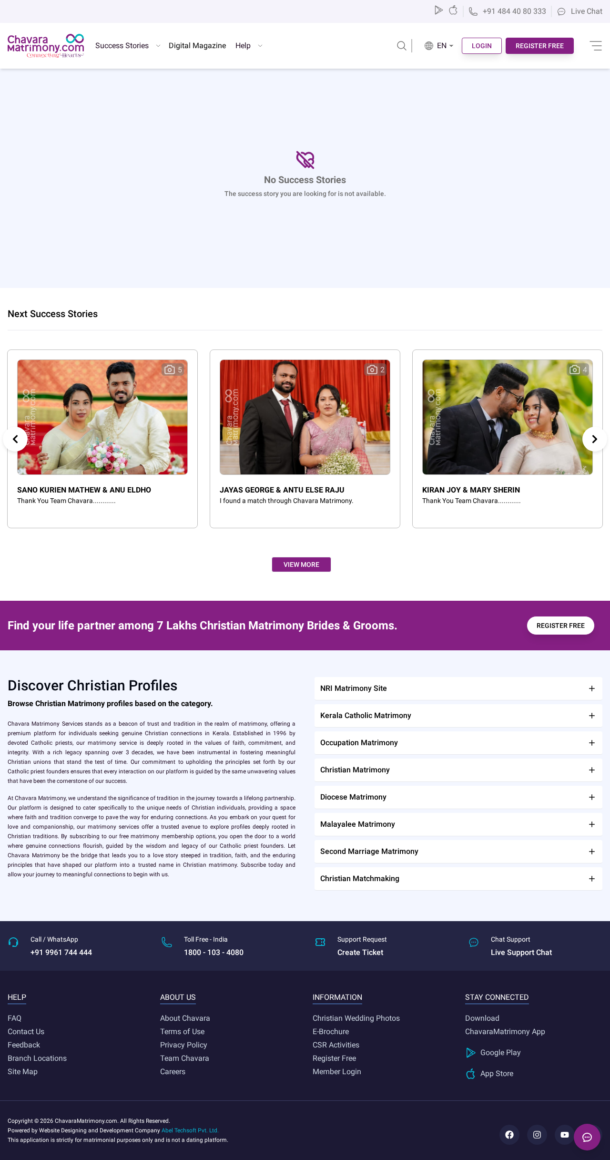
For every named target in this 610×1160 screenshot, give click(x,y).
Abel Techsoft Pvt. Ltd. (190, 1130)
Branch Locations (37, 1058)
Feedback (24, 1044)
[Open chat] (587, 1137)
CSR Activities (336, 1044)
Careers (172, 1071)
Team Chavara (184, 1058)
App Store (496, 1073)
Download (482, 1018)
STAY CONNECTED (497, 997)
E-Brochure (331, 1031)
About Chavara (185, 1018)
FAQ (14, 1018)
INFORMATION (337, 997)
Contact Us (26, 1031)
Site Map (23, 1071)
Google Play (500, 1052)
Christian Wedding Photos (356, 1018)
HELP (17, 997)
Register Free (334, 1058)
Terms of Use (182, 1031)
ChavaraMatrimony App (505, 1031)
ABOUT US (178, 997)
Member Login (337, 1071)
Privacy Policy (183, 1044)
